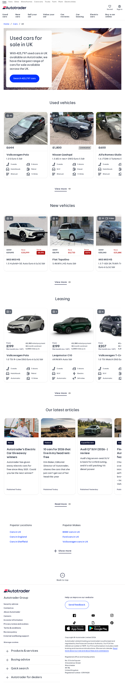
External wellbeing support (16, 636)
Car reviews (65, 16)
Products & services (24, 651)
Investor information (13, 620)
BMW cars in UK (71, 532)
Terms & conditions (12, 628)
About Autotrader (12, 612)
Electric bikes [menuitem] (70, 2)
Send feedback (77, 605)
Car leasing (80, 16)
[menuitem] (7, 16)
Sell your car (32, 16)
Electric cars (94, 16)
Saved (110, 9)
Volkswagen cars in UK (75, 542)
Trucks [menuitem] (47, 2)
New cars (17, 16)
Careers (7, 616)
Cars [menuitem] (4, 2)
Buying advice (20, 659)
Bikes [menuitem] (16, 2)
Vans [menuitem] (10, 2)
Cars (15, 24)
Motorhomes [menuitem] (26, 2)
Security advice (11, 604)
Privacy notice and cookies (16, 624)
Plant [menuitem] (60, 2)
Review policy (10, 632)
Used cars (5, 16)
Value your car (48, 16)
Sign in (119, 9)
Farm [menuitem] (54, 2)
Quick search (20, 668)
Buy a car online (110, 16)
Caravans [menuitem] (38, 2)
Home (6, 24)
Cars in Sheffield (19, 542)
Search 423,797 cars (24, 78)
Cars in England (18, 537)
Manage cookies (11, 642)
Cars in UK (15, 532)
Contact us (9, 608)
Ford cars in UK (70, 537)
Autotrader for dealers (26, 677)
